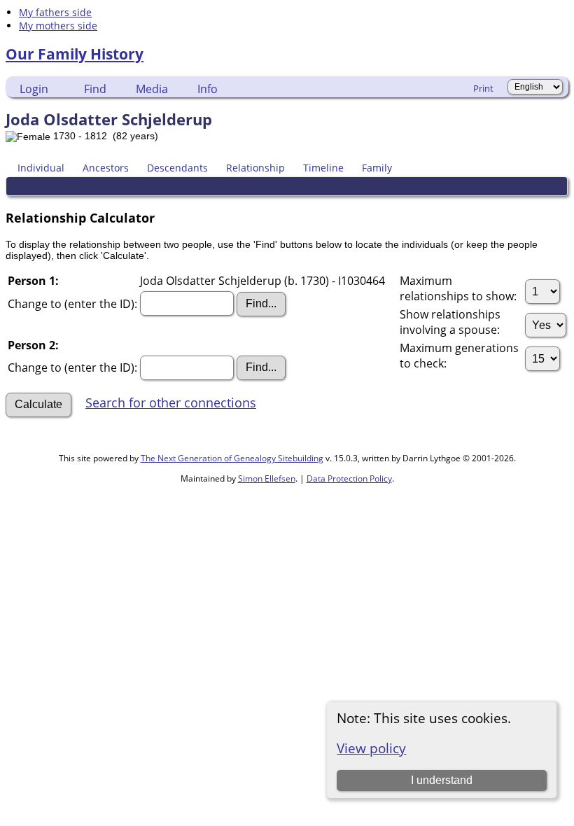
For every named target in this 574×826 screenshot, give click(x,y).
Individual (41, 167)
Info (207, 89)
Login (34, 89)
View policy (371, 748)
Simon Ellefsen (266, 478)
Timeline (323, 167)
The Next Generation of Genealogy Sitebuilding (232, 458)
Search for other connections (170, 402)
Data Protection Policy (349, 478)
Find (95, 89)
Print (483, 88)
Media (152, 89)
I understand (441, 780)
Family (377, 167)
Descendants (177, 167)
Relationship (255, 167)
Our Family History (75, 54)
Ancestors (106, 167)
